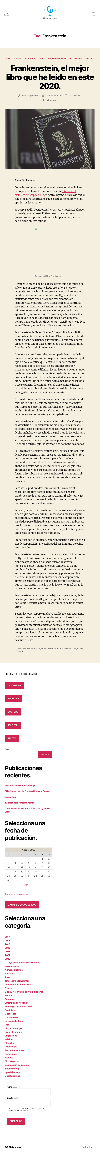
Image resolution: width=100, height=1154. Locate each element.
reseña (80, 648)
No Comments (75, 95)
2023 (7, 959)
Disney (8, 988)
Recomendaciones (57, 59)
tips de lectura (12, 1072)
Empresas (10, 999)
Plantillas (9, 1043)
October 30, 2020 (53, 95)
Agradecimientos (14, 970)
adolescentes (12, 966)
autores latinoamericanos (18, 984)
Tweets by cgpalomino (16, 894)
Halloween (35, 648)
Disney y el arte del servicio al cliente (24, 992)
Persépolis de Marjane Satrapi (20, 785)
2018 (7, 940)
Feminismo (10, 1010)
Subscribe (16, 1121)
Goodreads (30, 59)
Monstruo (58, 648)
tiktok (12, 738)
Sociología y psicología (17, 1065)
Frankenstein (24, 648)
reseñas (89, 59)
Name (13, 1087)
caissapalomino (31, 95)
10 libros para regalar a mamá (19, 802)
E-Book (17, 59)
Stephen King (12, 1068)
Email (13, 1098)
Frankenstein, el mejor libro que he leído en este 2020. (50, 77)
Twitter (13, 725)
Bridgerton (10, 797)
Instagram (14, 685)
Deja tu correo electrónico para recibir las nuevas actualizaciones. (26, 1110)
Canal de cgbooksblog (22, 905)
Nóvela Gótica (70, 648)
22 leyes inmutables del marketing (22, 962)
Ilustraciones (11, 1017)
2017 (7, 937)
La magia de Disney (15, 1021)
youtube (13, 712)
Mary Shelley (47, 648)
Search (8, 749)
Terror (20, 651)
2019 (7, 944)
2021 (7, 951)
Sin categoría (12, 1061)
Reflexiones (75, 59)
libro (42, 59)
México (8, 1039)
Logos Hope (11, 1035)
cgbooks (17, 1147)
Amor (7, 977)
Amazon (9, 973)
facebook (14, 698)
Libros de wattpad (14, 1028)
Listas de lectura (13, 1032)
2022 (7, 955)
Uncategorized (12, 1076)
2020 (8, 59)
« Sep (25, 884)
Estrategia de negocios (17, 1002)
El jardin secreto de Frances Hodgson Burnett (27, 791)
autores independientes (17, 981)
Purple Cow (11, 1046)
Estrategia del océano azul (18, 1006)
